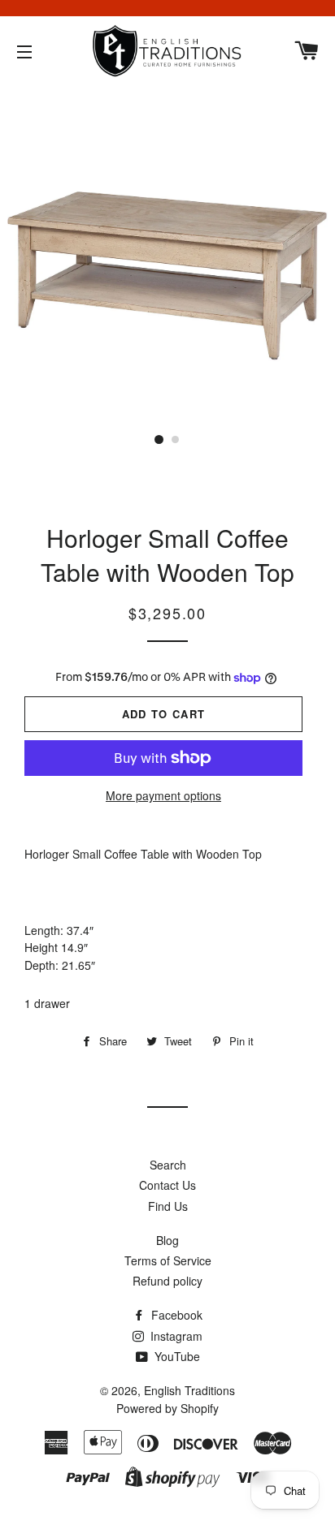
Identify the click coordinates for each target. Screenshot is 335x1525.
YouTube (175, 1356)
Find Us (168, 1206)
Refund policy (167, 1281)
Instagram (174, 1336)
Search (168, 1165)
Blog (167, 1240)
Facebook (175, 1315)
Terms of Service (167, 1260)
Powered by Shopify (167, 1408)
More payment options (163, 795)
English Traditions (189, 1390)
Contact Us (167, 1185)
